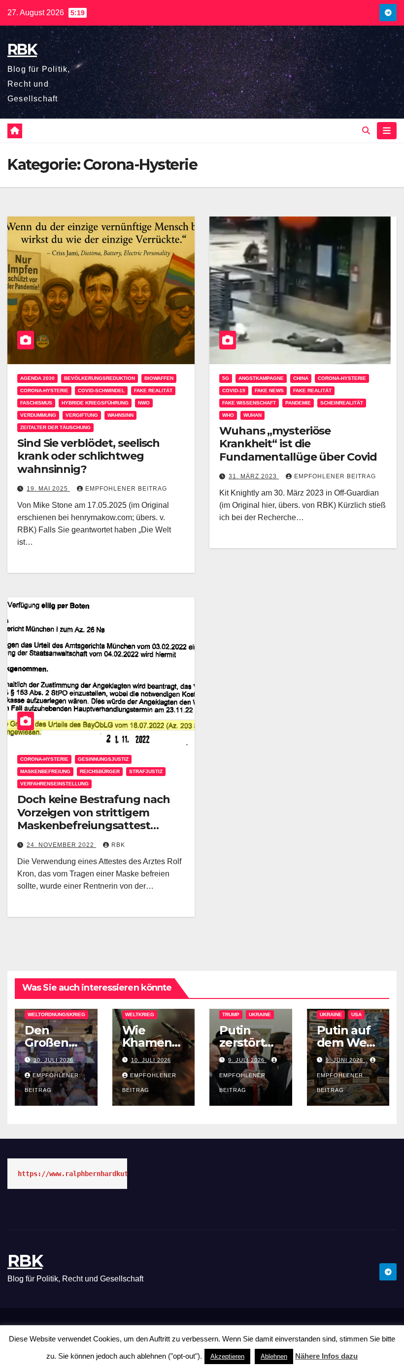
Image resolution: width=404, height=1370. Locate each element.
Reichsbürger (100, 771)
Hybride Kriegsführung (95, 402)
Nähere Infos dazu (326, 1356)
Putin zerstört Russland (245, 1042)
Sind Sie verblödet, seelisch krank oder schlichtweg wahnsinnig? (88, 456)
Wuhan (252, 415)
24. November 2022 (61, 844)
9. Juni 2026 (345, 1060)
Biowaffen (158, 378)
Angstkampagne (261, 378)
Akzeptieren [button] (227, 1356)
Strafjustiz (146, 771)
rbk (118, 844)
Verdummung (38, 415)
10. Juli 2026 (151, 1060)
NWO (144, 402)
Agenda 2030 (37, 378)
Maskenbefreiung (45, 771)
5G (225, 378)
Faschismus (36, 402)
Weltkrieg (139, 1014)
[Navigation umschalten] (387, 130)
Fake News (269, 390)
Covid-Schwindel (101, 390)
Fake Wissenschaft (249, 402)
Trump (230, 1014)
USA (356, 1014)
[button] (366, 130)
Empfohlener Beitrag (126, 488)
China (300, 378)
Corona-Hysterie (44, 390)
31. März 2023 (254, 476)
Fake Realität (153, 390)
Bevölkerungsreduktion (99, 378)
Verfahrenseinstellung (54, 783)
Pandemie (298, 402)
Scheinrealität (341, 402)
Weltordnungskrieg (56, 1014)
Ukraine (260, 1014)
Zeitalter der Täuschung (55, 427)
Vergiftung (82, 415)
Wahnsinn (120, 415)
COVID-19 (233, 390)
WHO (228, 415)
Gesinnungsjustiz (103, 759)
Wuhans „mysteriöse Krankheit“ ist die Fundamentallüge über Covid (297, 444)
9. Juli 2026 (247, 1060)
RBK (22, 49)
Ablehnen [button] (274, 1356)
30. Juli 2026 (53, 1060)
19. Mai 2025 (48, 488)
